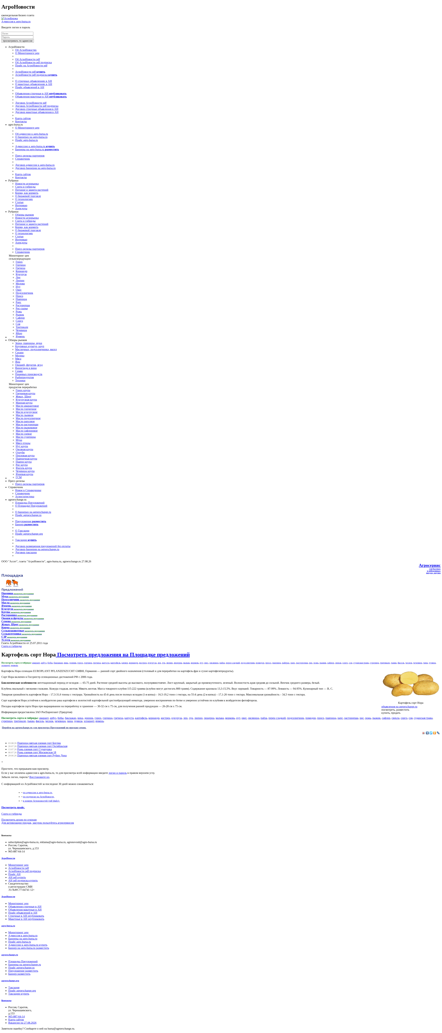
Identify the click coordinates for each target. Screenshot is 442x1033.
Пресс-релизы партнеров (30, 155)
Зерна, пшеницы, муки (28, 343)
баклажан (58, 663)
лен (159, 663)
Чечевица (21, 330)
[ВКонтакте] (427, 733)
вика (66, 663)
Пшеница (21, 299)
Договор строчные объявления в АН (36, 109)
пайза (222, 663)
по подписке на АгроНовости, (39, 796)
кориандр (133, 663)
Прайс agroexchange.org (29, 533)
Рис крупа (22, 464)
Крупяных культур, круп (29, 346)
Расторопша (23, 305)
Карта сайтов (23, 118)
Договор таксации (26, 552)
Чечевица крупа (25, 471)
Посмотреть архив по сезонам (19, 819)
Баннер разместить (19, 973)
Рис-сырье (22, 308)
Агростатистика (24, 496)
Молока (19, 355)
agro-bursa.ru (8, 925)
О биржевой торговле (28, 196)
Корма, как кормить (26, 192)
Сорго (19, 320)
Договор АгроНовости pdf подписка (36, 105)
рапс (293, 663)
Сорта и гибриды (25, 186)
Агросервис (430, 565)
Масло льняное (24, 415)
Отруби (20, 452)
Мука (19, 440)
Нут (18, 286)
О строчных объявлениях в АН (33, 81)
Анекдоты (21, 208)
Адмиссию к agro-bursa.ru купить (27, 944)
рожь (316, 663)
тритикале (385, 663)
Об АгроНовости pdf (27, 59)
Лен (18, 277)
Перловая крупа (25, 455)
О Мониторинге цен (27, 53)
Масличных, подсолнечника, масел (36, 349)
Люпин (20, 280)
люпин (169, 663)
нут (201, 663)
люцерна (178, 663)
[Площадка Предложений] (12, 590)
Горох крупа (23, 390)
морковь (195, 663)
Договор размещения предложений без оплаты (42, 546)
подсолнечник (248, 663)
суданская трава (361, 663)
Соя (18, 324)
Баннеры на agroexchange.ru (24, 964)
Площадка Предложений (30, 502)
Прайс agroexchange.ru (28, 515)
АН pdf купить (17, 877)
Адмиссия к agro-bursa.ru (16, 21)
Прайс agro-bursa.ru (26, 140)
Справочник (22, 158)
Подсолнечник (24, 292)
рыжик (323, 663)
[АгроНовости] (9, 18)
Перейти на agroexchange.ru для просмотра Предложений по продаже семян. (44, 727)
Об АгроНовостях (26, 50)
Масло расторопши (27, 424)
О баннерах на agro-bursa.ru (31, 137)
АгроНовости (8, 858)
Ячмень (20, 336)
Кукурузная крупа (26, 399)
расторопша (302, 663)
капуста (105, 663)
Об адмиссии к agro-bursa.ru (31, 133)
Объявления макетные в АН (41, 96)
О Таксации (22, 530)
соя (350, 663)
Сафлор (20, 317)
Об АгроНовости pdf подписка (33, 62)
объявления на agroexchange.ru (399, 706)
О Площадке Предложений (31, 505)
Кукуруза (21, 274)
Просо (19, 296)
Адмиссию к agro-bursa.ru (35, 146)
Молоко (20, 283)
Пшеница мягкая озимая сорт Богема (39, 743)
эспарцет (5, 665)
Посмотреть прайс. (13, 807)
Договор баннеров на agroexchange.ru (37, 549)
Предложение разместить (23, 970)
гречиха (97, 663)
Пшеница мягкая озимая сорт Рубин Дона (42, 755)
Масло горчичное (26, 408)
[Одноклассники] (434, 733)
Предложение (30, 521)
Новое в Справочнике (28, 490)
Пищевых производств (28, 374)
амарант (36, 663)
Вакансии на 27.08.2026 (22, 1022)
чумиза (432, 663)
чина (425, 663)
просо (268, 663)
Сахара (19, 352)
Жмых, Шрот (23, 396)
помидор (260, 663)
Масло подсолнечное (28, 418)
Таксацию (26, 540)
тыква (394, 663)
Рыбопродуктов (24, 377)
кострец (143, 663)
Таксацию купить (18, 993)
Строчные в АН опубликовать (26, 915)
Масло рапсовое (25, 421)
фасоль (401, 663)
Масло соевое (24, 433)
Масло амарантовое (27, 405)
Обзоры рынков (24, 214)
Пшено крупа (24, 461)
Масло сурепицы (26, 436)
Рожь (19, 311)
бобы (50, 663)
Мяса (18, 358)
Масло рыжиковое (26, 427)
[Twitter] (431, 733)
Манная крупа (24, 402)
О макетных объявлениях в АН (33, 84)
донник (72, 663)
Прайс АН (14, 874)
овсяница (213, 663)
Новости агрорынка (27, 183)
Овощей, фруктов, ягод (29, 364)
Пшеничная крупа (26, 458)
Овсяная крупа (24, 449)
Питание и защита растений (31, 189)
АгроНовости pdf (30, 71)
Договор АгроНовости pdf (30, 102)
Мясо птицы (23, 443)
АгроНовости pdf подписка (36, 74)
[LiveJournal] (438, 733)
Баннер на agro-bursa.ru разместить (28, 947)
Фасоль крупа (24, 468)
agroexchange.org (10, 980)
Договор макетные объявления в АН (37, 112)
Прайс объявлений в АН (29, 87)
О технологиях (24, 199)
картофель (115, 663)
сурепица (374, 663)
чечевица (417, 663)
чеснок (408, 663)
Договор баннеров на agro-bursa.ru (35, 168)
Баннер (26, 524)
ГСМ (19, 477)
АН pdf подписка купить (23, 880)
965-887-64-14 (16, 1016)
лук (163, 663)
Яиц (17, 361)
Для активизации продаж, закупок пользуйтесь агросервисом (37, 822)
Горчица (21, 264)
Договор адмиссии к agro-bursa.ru (35, 165)
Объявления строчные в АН (40, 93)
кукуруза (152, 663)
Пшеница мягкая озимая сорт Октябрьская (42, 746)
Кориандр (21, 271)
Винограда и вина (26, 368)
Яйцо (19, 333)
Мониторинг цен (18, 864)
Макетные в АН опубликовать (26, 918)
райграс (286, 663)
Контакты (21, 121)
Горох (19, 261)
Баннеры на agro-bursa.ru (37, 149)
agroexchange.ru (9, 954)
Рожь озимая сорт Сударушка (34, 749)
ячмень (14, 665)
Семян (19, 371)
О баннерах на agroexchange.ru (33, 512)
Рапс (18, 302)
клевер (125, 663)
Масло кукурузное (26, 412)
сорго (345, 663)
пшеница (276, 663)
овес (206, 663)
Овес (19, 289)
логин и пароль (118, 772)
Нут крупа (22, 446)
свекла (338, 663)
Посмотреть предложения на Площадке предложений (123, 654)
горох (80, 663)
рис (311, 663)
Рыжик (20, 314)
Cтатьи (19, 202)
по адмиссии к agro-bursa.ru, (38, 792)
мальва (186, 663)
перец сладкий (233, 663)
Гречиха (20, 268)
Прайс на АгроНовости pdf (31, 65)
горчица (88, 663)
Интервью (21, 205)
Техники (20, 380)
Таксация (13, 987)
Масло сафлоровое (27, 430)
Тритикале (22, 327)
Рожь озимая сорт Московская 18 (36, 752)
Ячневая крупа (24, 474)
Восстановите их (39, 777)
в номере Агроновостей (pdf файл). (41, 800)
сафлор (330, 663)
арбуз (43, 663)
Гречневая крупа (25, 393)
